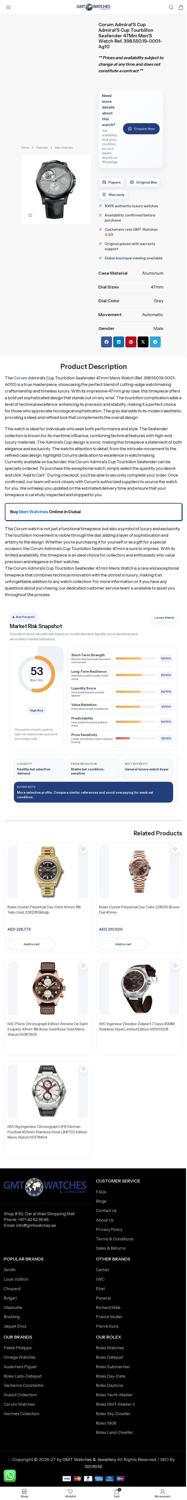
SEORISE (93, 1466)
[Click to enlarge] (30, 215)
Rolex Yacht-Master (114, 1394)
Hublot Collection (20, 1394)
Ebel (100, 1288)
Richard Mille (108, 1307)
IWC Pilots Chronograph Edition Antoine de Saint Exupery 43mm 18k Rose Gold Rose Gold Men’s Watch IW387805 (48, 1029)
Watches (42, 147)
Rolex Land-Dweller (114, 1432)
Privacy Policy (109, 1229)
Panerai (103, 1298)
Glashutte (13, 1307)
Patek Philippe (18, 1347)
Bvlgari (10, 1298)
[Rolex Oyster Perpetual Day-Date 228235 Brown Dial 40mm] (139, 871)
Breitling (12, 1316)
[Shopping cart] (181, 7)
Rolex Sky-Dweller (113, 1413)
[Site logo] (93, 7)
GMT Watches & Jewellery (89, 1459)
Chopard (12, 1288)
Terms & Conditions (114, 1239)
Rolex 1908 (106, 1423)
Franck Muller (109, 1316)
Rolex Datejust (109, 1357)
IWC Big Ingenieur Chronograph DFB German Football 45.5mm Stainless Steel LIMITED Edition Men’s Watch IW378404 (47, 1132)
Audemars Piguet (20, 1366)
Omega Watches (20, 1357)
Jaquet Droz (15, 1326)
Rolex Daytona (109, 1385)
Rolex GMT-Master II (115, 1404)
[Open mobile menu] (8, 7)
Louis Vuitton (16, 1279)
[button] (106, 341)
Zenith (10, 1269)
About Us (104, 1220)
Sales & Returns (111, 1248)
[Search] (171, 7)
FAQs (101, 1191)
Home (25, 147)
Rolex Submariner (113, 1366)
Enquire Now (144, 129)
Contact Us (106, 1210)
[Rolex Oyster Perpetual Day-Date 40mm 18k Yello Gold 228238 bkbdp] (48, 871)
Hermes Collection (21, 1413)
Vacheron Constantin (24, 1385)
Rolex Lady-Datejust (23, 1376)
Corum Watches (19, 1404)
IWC (100, 1279)
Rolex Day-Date (110, 1376)
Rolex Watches (110, 1347)
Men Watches (64, 147)
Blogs (101, 1201)
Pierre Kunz (107, 1326)
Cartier (102, 1269)
